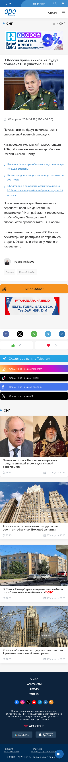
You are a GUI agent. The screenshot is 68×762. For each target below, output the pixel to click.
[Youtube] (34, 702)
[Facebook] (17, 702)
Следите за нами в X (21, 396)
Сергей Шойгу (27, 272)
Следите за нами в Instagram (25, 368)
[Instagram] (22, 702)
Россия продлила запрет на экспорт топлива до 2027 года (35, 177)
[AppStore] (46, 734)
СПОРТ (52, 12)
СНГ (62, 23)
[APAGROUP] (34, 726)
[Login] (63, 3)
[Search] (55, 3)
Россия (9, 272)
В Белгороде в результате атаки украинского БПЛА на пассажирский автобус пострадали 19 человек (35, 190)
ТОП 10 (34, 694)
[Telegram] (40, 702)
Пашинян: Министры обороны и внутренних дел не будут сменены (35, 166)
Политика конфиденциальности (43, 750)
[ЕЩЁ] (62, 12)
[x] (28, 702)
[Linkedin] (45, 702)
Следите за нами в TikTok (24, 378)
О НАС (34, 679)
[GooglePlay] (22, 734)
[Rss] (51, 702)
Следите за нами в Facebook (25, 387)
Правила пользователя (11, 750)
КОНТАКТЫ (34, 684)
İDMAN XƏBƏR (34, 288)
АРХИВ (34, 689)
